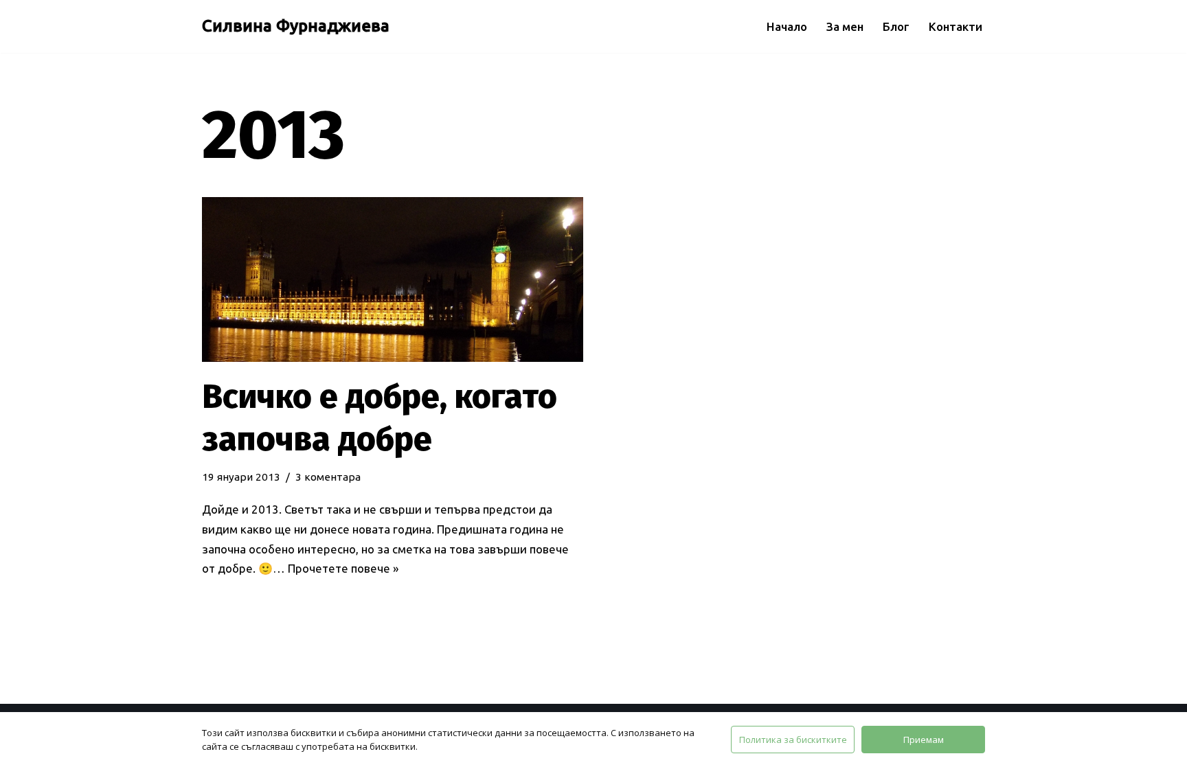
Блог (896, 26)
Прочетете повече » (343, 568)
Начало (787, 26)
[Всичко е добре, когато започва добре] (392, 279)
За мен (844, 26)
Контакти (955, 26)
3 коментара (328, 477)
